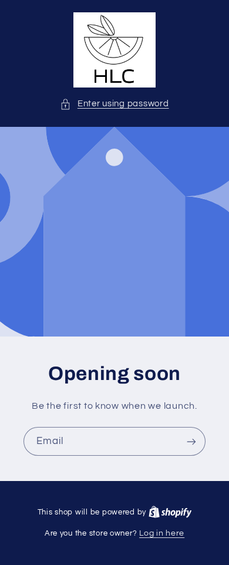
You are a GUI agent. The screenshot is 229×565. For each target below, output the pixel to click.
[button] (114, 104)
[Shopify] (170, 512)
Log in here (161, 533)
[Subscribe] (191, 442)
